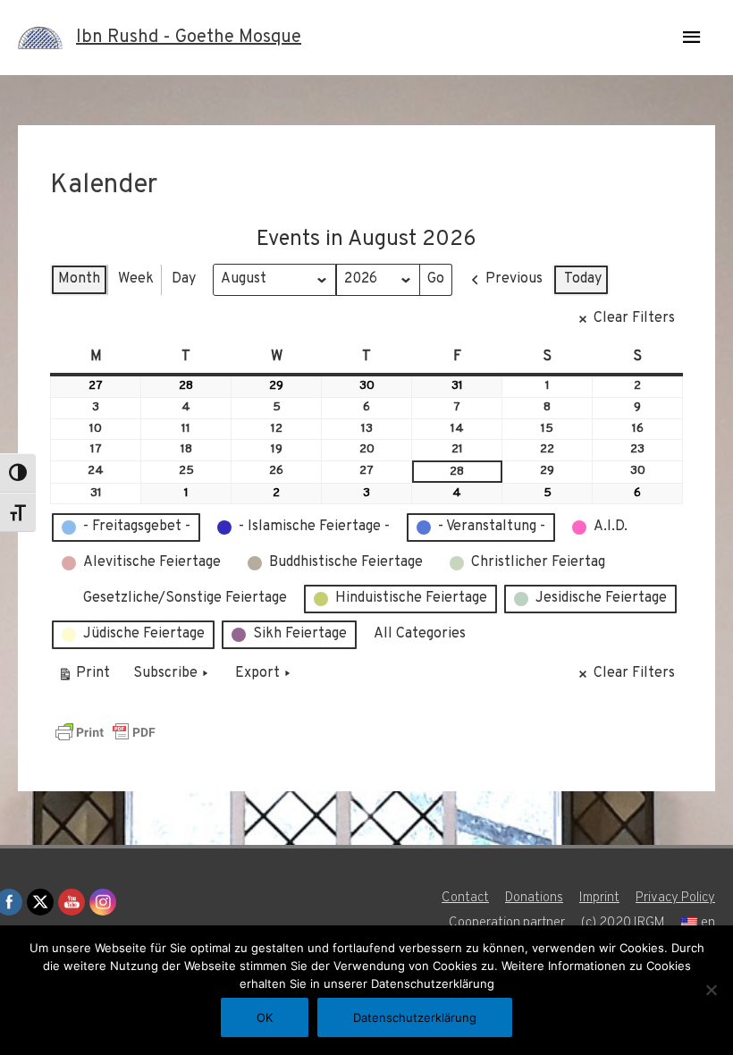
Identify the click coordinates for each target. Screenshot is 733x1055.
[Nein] (711, 990)
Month (79, 279)
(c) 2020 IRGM (623, 923)
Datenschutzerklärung (414, 1017)
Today (583, 279)
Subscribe (165, 673)
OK (265, 1017)
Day (184, 279)
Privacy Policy (675, 898)
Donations (534, 898)
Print (83, 677)
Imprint (599, 898)
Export (257, 673)
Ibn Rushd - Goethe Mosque (188, 37)
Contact (465, 898)
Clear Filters (634, 318)
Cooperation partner (507, 923)
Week (136, 279)
